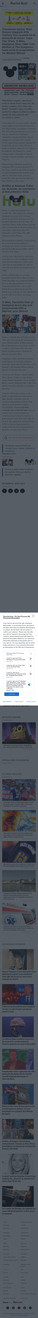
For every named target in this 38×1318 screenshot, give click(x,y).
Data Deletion (7, 701)
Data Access (19, 701)
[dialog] (19, 659)
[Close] (34, 617)
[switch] (30, 659)
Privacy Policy (31, 701)
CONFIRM (12, 694)
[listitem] (19, 653)
